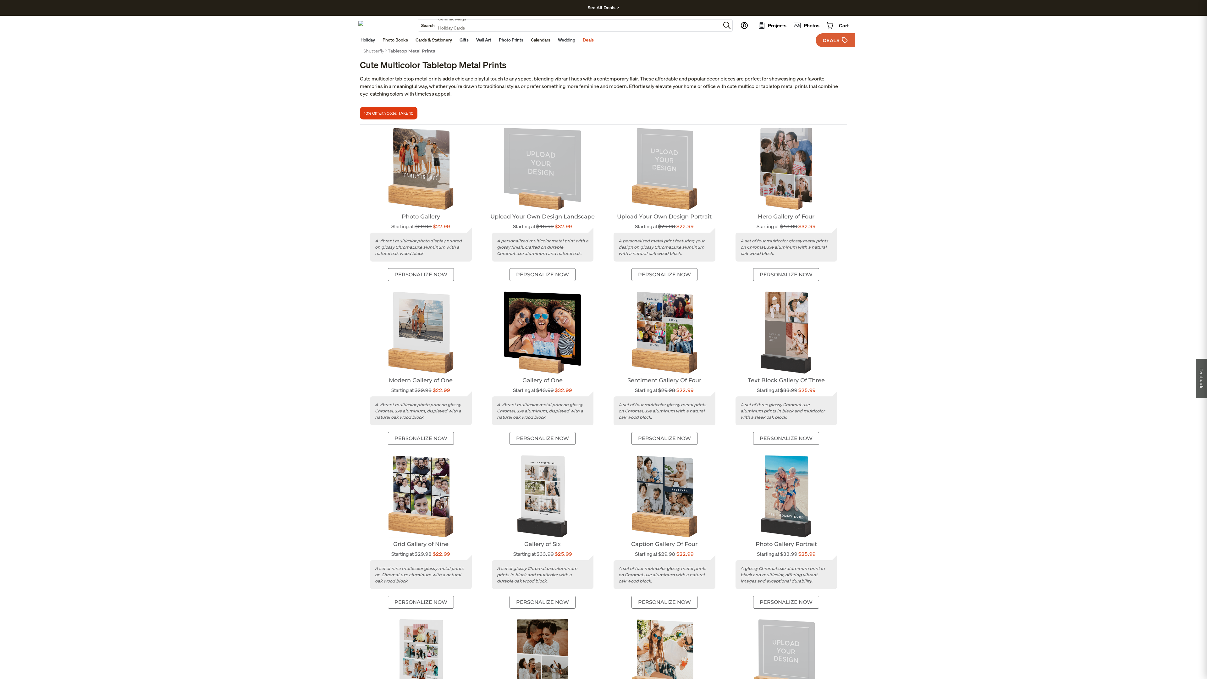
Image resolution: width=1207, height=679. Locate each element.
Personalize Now (420, 275)
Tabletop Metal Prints (411, 50)
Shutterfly (373, 50)
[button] (726, 25)
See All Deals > (603, 7)
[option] (373, 51)
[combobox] (569, 25)
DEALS (831, 40)
